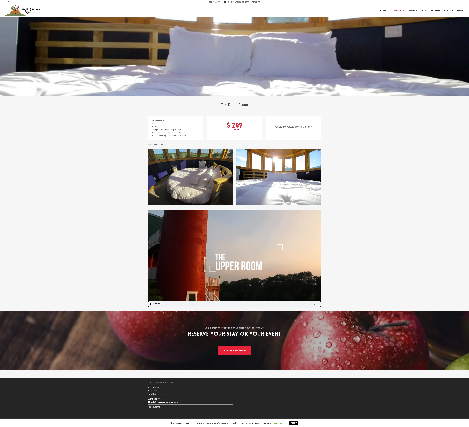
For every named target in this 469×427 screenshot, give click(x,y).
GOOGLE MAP (154, 407)
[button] (234, 350)
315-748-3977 (214, 2)
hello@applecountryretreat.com (244, 2)
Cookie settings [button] (280, 423)
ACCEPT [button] (294, 423)
